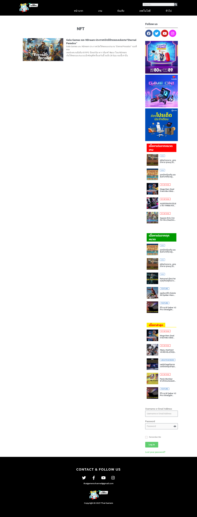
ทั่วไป (169, 11)
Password (150, 421)
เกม (100, 11)
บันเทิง (120, 11)
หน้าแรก (78, 11)
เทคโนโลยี (145, 11)
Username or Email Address (158, 409)
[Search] (175, 4)
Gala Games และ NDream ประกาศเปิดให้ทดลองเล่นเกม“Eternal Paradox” (101, 41)
